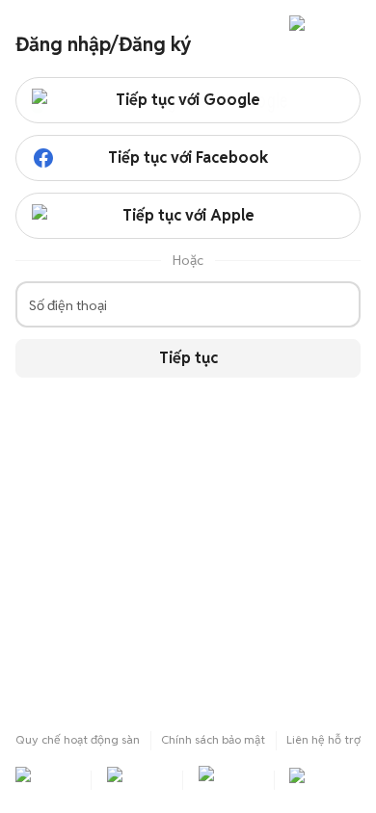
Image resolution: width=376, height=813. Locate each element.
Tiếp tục (188, 358)
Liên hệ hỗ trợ (323, 739)
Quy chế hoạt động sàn (77, 739)
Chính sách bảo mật (213, 739)
